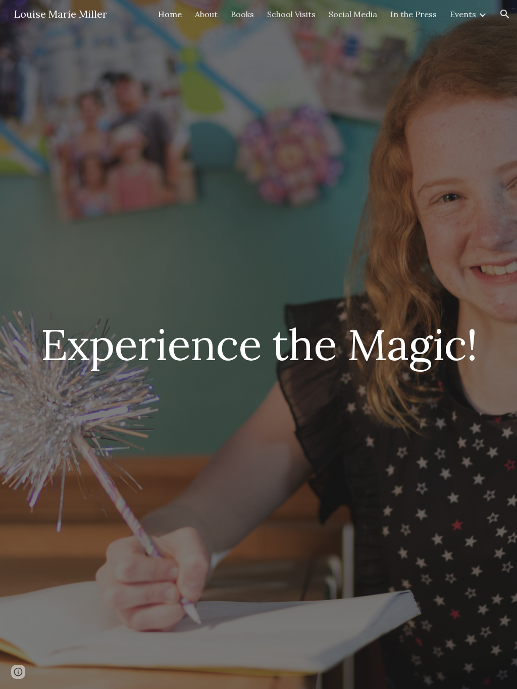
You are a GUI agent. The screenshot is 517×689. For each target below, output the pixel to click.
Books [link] (242, 14)
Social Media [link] (353, 14)
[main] (258, 344)
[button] (505, 14)
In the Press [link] (413, 14)
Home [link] (170, 14)
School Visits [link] (291, 14)
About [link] (206, 14)
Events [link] (463, 14)
